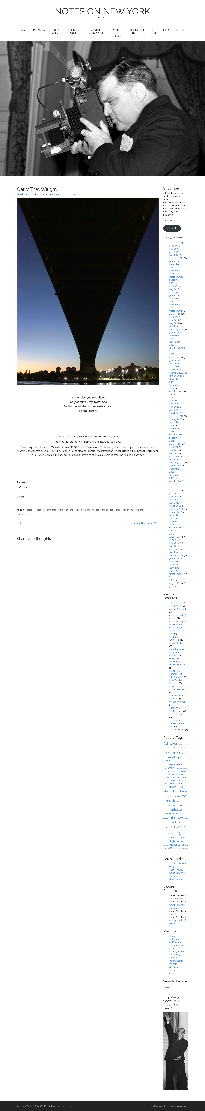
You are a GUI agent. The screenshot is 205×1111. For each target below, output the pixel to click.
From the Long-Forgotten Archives (177, 652)
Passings (173, 707)
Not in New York (177, 689)
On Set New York (177, 701)
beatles (40, 509)
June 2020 (174, 496)
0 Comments (76, 194)
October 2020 (176, 481)
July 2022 (173, 400)
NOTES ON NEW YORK (102, 11)
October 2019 (176, 527)
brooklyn (170, 767)
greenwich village (179, 777)
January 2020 (175, 512)
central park (182, 768)
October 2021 (176, 434)
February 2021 (176, 462)
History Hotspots (178, 664)
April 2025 (174, 292)
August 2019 (175, 536)
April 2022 (174, 409)
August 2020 (175, 490)
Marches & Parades (174, 672)
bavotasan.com (180, 1106)
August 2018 (175, 583)
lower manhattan (176, 807)
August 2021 (175, 443)
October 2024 (176, 310)
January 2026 (175, 261)
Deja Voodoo (176, 879)
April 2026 (174, 252)
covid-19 (174, 771)
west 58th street (172, 848)
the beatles (107, 509)
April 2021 (174, 456)
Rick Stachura (26, 194)
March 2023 (175, 369)
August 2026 (175, 242)
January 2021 (175, 465)
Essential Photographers (95, 31)
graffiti (168, 777)
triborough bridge (124, 509)
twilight (139, 509)
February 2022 (176, 416)
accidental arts (177, 747)
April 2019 (174, 549)
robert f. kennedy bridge (87, 509)
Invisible (173, 914)
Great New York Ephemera (177, 660)
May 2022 (174, 406)
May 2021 (174, 453)
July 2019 (173, 539)
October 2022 (176, 391)
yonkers (183, 848)
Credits (180, 29)
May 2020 (174, 499)
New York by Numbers (175, 682)
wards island (24, 514)
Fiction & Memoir (177, 642)
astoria (30, 509)
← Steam (21, 523)
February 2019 (176, 555)
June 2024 (174, 320)
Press (166, 29)
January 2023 (175, 375)
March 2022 (175, 412)
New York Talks (177, 686)
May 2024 (174, 323)
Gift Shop (154, 31)
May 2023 (174, 363)
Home (23, 29)
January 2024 (175, 332)
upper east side (179, 844)
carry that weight (55, 509)
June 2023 (174, 360)
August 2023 (175, 357)
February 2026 (176, 258)
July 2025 (173, 286)
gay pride (183, 774)
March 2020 (175, 505)
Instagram (39, 29)
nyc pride (173, 822)
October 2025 (176, 276)
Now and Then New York (176, 697)
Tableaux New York (60, 194)
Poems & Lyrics (177, 714)
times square (176, 837)
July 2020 (173, 493)
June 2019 (174, 542)
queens (69, 509)
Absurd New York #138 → (146, 523)
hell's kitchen (171, 780)
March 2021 (175, 459)
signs (181, 832)
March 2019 (175, 552)
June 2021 (174, 450)
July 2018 (173, 586)
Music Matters (176, 676)
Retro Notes (175, 720)
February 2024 (176, 329)
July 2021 (173, 446)
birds (171, 764)
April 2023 (174, 366)
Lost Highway (176, 869)
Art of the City (176, 621)
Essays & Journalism (174, 638)
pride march (182, 822)
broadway (178, 764)
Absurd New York (177, 608)
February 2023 (176, 372)
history (171, 787)
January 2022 (175, 419)
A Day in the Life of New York (177, 604)
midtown (176, 817)
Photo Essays (176, 711)
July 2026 (173, 245)
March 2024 (175, 326)
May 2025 (174, 289)
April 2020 (174, 502)
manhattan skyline (171, 813)
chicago (167, 771)
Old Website (56, 31)
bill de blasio (182, 761)
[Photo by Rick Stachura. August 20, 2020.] (88, 291)
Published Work (73, 31)
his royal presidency (178, 783)
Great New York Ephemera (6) (177, 874)
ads (186, 747)
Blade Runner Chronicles (175, 626)
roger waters (171, 833)
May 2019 (174, 546)
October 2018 (176, 573)
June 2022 (174, 403)
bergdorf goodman (174, 758)
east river (175, 774)
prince (167, 827)
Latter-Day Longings (116, 32)
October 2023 (176, 348)
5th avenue (173, 743)
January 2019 (175, 558)
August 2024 (175, 314)
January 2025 (175, 295)
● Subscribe (172, 228)
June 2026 (174, 248)
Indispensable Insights (136, 31)
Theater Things (177, 729)
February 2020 (176, 508)
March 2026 (175, 255)
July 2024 (173, 317)
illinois (177, 796)
